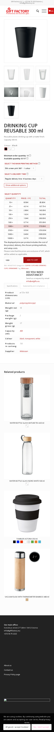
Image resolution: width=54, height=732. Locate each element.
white (37, 338)
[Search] (36, 10)
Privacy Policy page (12, 674)
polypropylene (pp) (27, 303)
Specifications (12, 286)
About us (7, 665)
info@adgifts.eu (33, 281)
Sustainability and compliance (34, 286)
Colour (7, 145)
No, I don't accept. (41, 727)
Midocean (25, 268)
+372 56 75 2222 (30, 1)
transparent (30, 338)
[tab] (12, 286)
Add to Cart (32, 260)
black (22, 338)
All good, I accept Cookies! (17, 727)
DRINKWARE (13, 268)
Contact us (8, 670)
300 (21, 331)
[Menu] (43, 10)
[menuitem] (36, 10)
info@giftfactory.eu (27, 3)
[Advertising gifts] (22, 10)
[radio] (5, 149)
